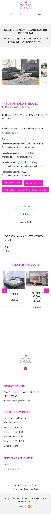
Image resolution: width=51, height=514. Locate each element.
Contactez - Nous (20, 488)
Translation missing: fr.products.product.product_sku (11, 173)
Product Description (25, 206)
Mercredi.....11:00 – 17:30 (13, 427)
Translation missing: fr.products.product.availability (11, 164)
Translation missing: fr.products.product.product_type (11, 155)
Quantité (5, 139)
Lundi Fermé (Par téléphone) (15, 418)
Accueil (18, 485)
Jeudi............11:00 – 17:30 (14, 432)
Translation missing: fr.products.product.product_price (22, 128)
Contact (34, 488)
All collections (30, 485)
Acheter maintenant (33, 183)
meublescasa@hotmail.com (18, 400)
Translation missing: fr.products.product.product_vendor (11, 145)
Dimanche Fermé (11, 445)
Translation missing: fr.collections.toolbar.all (21, 38)
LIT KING (14, 294)
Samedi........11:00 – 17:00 (14, 441)
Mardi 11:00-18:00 (11, 422)
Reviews (25, 214)
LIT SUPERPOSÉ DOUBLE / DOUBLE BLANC (37, 296)
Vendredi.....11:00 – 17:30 (13, 436)
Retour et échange (11, 469)
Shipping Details (25, 222)
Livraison (7, 464)
